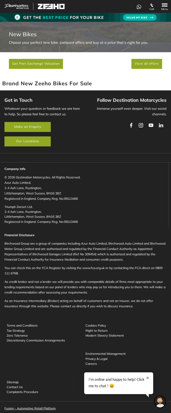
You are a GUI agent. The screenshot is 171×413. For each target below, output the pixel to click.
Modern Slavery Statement (105, 335)
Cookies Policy (96, 325)
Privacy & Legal (96, 359)
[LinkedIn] (161, 125)
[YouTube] (151, 125)
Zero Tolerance (17, 335)
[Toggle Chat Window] (160, 402)
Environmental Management (106, 354)
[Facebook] (131, 125)
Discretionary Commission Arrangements (36, 340)
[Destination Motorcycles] (16, 6)
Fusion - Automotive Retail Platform (30, 408)
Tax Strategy (16, 331)
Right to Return (97, 331)
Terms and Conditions (22, 325)
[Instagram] (141, 125)
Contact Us (15, 387)
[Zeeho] (51, 6)
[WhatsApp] (139, 6)
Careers (91, 364)
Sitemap (12, 382)
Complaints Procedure (22, 392)
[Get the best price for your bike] (85, 17)
